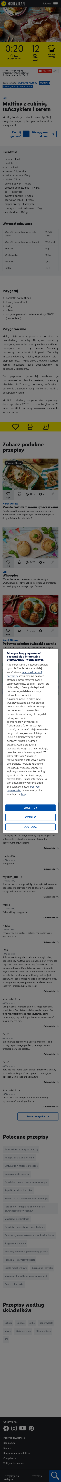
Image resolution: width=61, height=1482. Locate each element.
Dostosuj (30, 827)
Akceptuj (30, 808)
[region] (30, 741)
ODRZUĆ (30, 817)
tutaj (23, 794)
